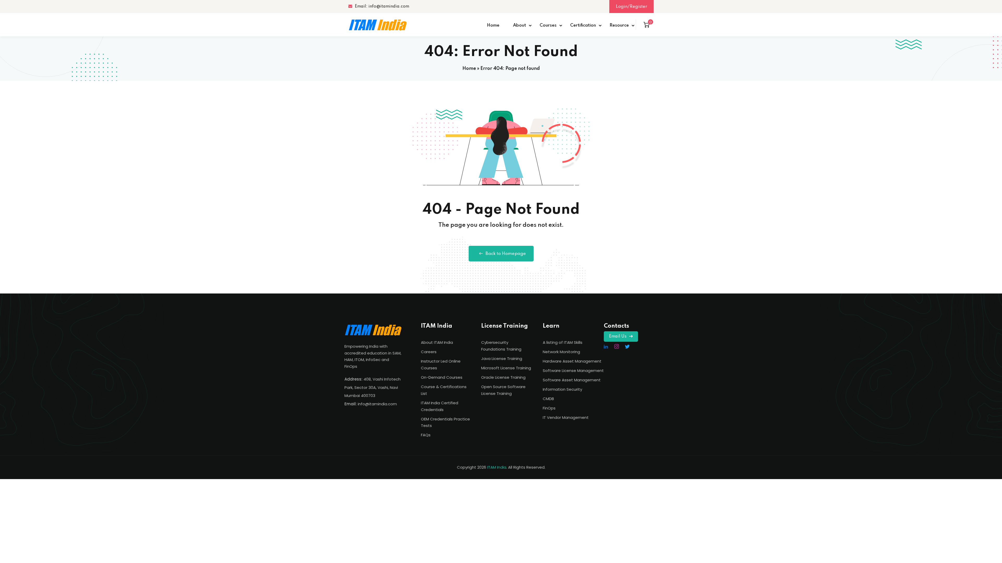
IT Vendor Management (566, 417)
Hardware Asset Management (572, 361)
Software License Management (573, 370)
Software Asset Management (572, 380)
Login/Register (631, 6)
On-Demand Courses (441, 377)
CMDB (548, 398)
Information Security (562, 389)
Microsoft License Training (506, 368)
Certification (583, 25)
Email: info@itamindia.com (382, 6)
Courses (548, 25)
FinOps (549, 408)
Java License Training (501, 358)
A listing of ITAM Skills (562, 342)
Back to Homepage (506, 254)
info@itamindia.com (377, 404)
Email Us (618, 336)
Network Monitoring (561, 351)
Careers (429, 351)
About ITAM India (437, 342)
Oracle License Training (503, 377)
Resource (619, 25)
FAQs (426, 435)
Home (493, 25)
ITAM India (496, 467)
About (519, 25)
